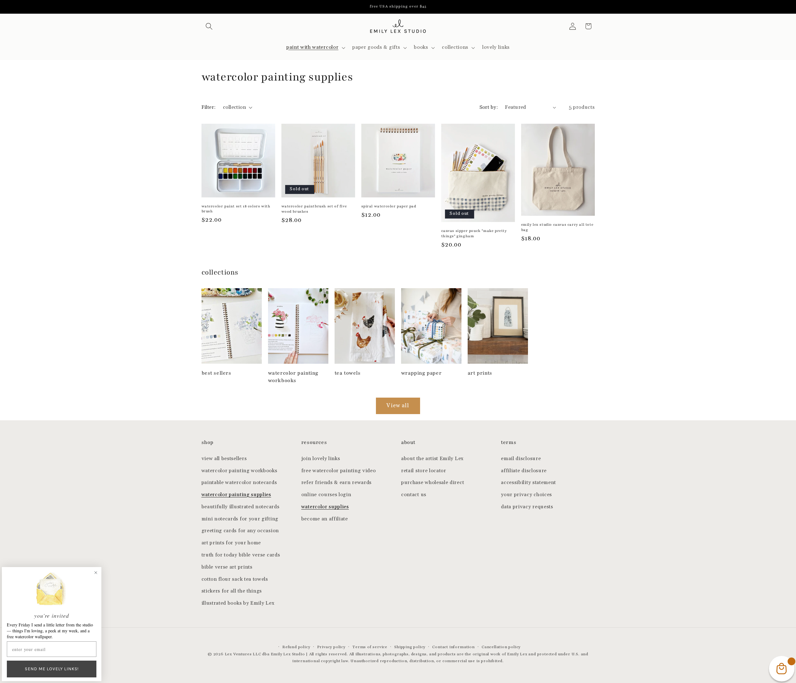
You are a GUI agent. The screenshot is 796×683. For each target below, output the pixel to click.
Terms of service (369, 646)
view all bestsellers (224, 458)
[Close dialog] (96, 573)
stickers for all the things (231, 591)
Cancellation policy (501, 646)
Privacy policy (331, 646)
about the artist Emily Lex (432, 458)
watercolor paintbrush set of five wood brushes (314, 209)
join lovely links (320, 458)
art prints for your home (231, 543)
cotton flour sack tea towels (234, 579)
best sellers (216, 373)
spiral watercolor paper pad (388, 206)
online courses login (326, 494)
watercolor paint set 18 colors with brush (236, 209)
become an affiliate (324, 519)
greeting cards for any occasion (240, 531)
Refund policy (296, 646)
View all (397, 405)
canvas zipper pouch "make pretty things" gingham (474, 233)
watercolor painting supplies (236, 494)
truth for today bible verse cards (240, 555)
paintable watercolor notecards (239, 482)
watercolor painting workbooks (293, 377)
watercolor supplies (325, 507)
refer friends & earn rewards (336, 482)
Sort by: (488, 107)
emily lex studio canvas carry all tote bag (557, 227)
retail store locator (423, 471)
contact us (413, 494)
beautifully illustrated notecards (240, 507)
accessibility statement (528, 482)
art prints (480, 373)
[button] (209, 26)
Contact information (453, 646)
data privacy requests (527, 507)
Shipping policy (409, 646)
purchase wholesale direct (432, 482)
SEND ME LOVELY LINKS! (52, 668)
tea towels (348, 373)
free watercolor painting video (338, 471)
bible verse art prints (226, 567)
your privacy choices (526, 494)
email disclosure (521, 458)
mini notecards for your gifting (239, 519)
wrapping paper (421, 373)
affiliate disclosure (524, 471)
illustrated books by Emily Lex (238, 603)
